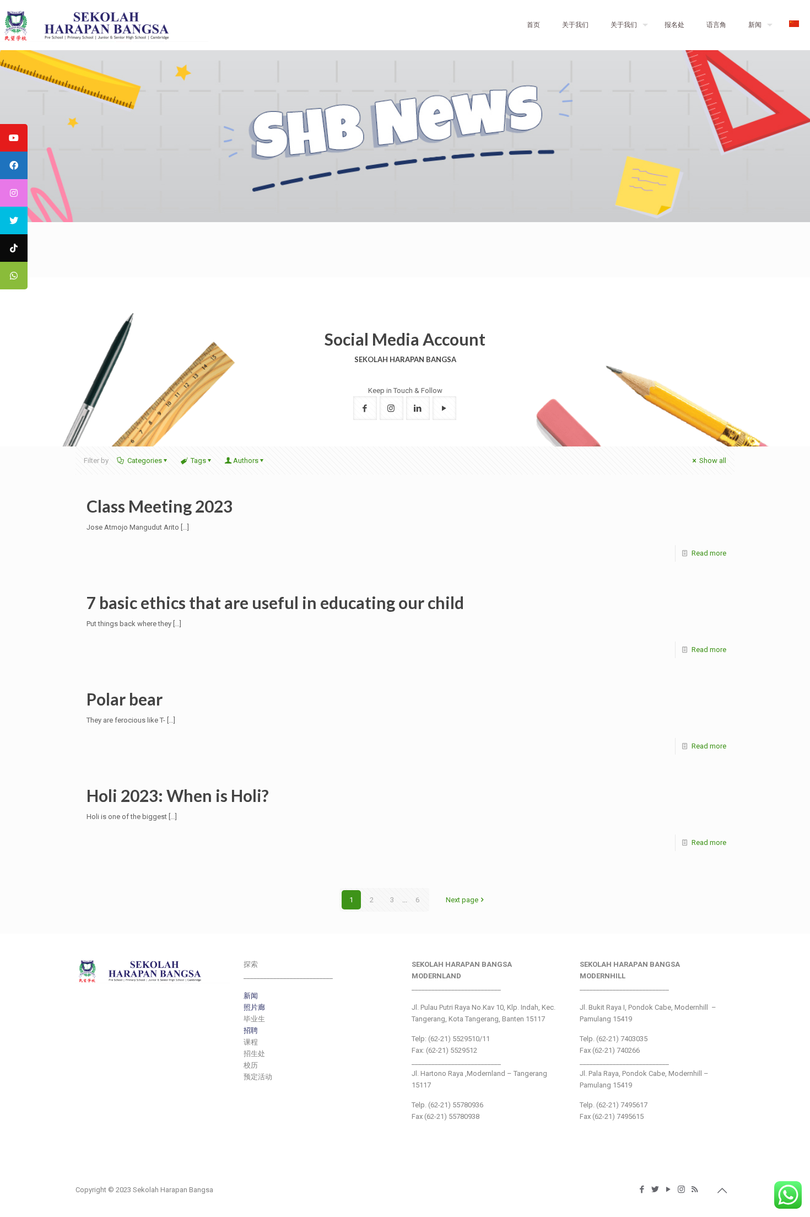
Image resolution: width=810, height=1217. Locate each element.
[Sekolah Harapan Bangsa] (104, 25)
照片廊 (254, 1007)
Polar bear (125, 699)
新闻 (251, 996)
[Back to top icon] (723, 1190)
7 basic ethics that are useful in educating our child (275, 602)
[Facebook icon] (642, 1189)
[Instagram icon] (682, 1189)
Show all (712, 460)
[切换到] (794, 25)
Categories (144, 460)
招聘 (251, 1030)
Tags (198, 460)
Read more (709, 553)
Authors (245, 460)
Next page (462, 900)
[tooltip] (14, 138)
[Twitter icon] (656, 1189)
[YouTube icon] (669, 1189)
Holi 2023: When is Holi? (178, 795)
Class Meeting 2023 (160, 506)
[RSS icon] (695, 1189)
